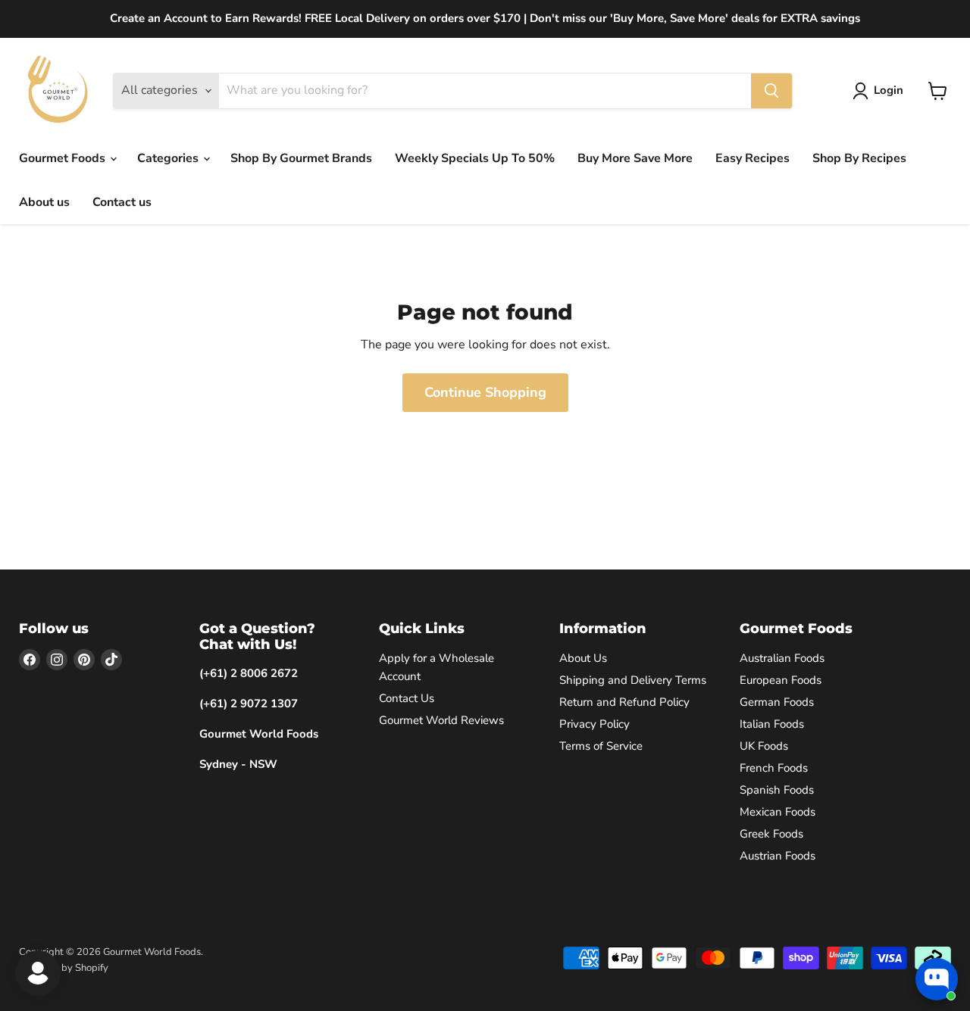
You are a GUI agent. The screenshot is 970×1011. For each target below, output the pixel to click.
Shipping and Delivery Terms (632, 680)
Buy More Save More (635, 158)
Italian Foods (772, 724)
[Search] (771, 90)
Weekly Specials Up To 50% (475, 158)
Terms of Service (601, 746)
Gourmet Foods (63, 158)
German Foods (777, 702)
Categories (169, 158)
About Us (583, 658)
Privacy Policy (594, 724)
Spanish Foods (777, 789)
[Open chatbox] (936, 979)
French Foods (774, 767)
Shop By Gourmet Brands (301, 158)
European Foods (780, 680)
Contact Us (406, 698)
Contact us (122, 202)
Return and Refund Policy (624, 702)
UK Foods (764, 746)
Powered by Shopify (63, 968)
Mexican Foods (777, 811)
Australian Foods (782, 658)
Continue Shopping (485, 392)
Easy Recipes (752, 158)
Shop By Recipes (859, 158)
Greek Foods (771, 833)
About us (44, 202)
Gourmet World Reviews (441, 720)
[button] (881, 91)
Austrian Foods (777, 855)
